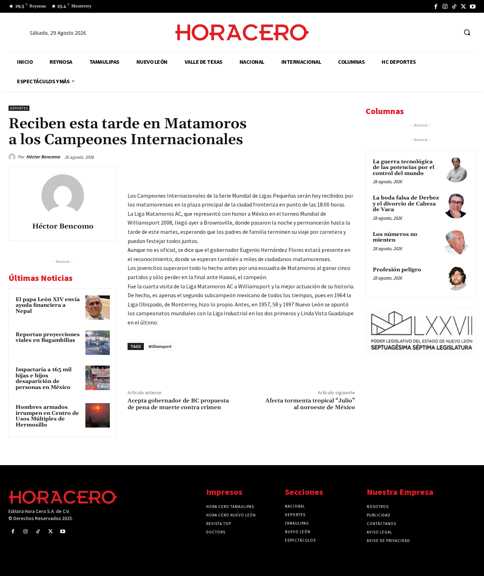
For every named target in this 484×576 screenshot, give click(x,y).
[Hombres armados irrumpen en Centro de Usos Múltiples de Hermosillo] (97, 415)
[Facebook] (436, 6)
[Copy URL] (331, 173)
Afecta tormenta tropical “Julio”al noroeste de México (310, 404)
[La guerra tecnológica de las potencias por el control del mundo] (456, 170)
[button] (466, 32)
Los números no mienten (395, 237)
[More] (347, 173)
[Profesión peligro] (456, 278)
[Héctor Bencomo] (13, 156)
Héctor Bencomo (43, 157)
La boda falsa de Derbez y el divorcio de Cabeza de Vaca (406, 203)
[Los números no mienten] (456, 242)
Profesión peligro (397, 269)
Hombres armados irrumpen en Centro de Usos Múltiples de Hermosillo (47, 416)
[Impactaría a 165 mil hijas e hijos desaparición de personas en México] (97, 378)
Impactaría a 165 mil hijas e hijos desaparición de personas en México (44, 378)
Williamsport (159, 346)
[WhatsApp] (298, 173)
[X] (463, 6)
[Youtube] (472, 6)
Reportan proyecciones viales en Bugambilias (48, 337)
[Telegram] (315, 173)
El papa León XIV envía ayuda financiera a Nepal (48, 305)
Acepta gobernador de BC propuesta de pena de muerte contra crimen (178, 404)
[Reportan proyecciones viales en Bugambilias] (97, 343)
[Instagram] (445, 6)
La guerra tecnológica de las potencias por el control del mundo (403, 167)
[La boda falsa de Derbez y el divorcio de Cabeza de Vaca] (456, 206)
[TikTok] (454, 6)
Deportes (19, 108)
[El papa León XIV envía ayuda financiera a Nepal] (97, 307)
